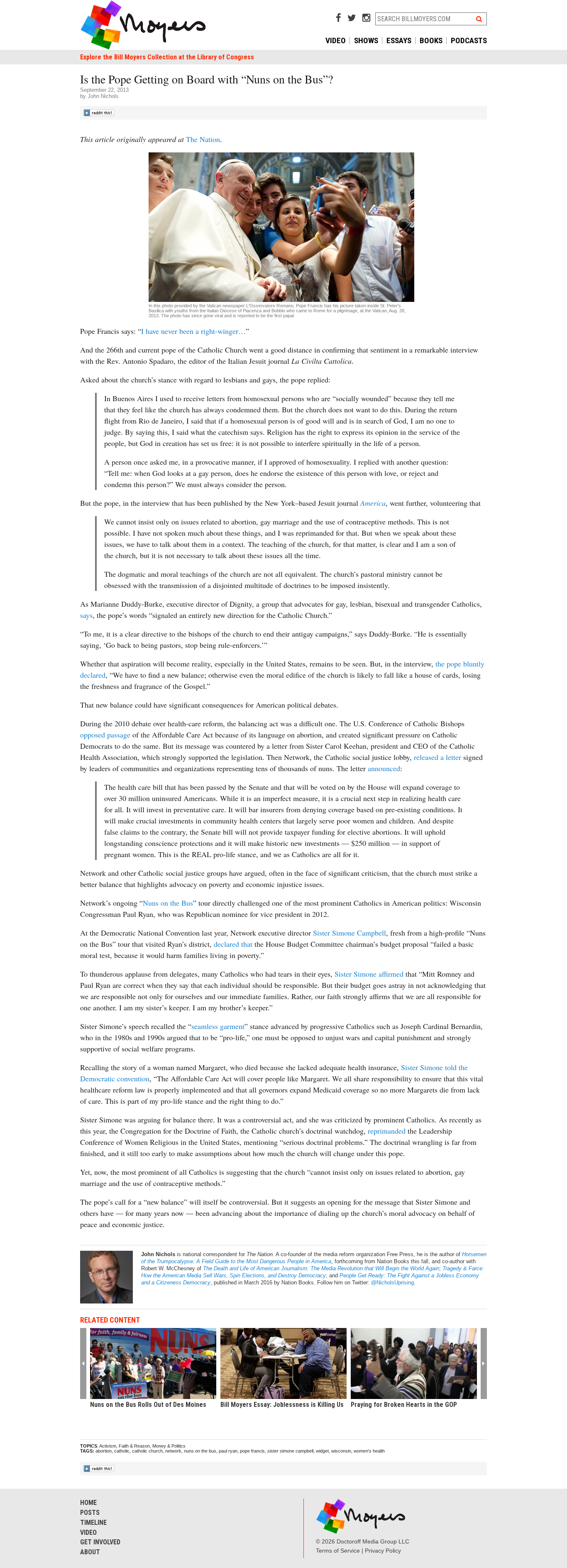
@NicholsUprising (392, 1282)
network (173, 1450)
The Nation (203, 139)
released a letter (437, 757)
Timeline (93, 1522)
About (90, 1552)
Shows (366, 40)
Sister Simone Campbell (349, 933)
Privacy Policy (383, 1550)
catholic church (147, 1450)
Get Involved (100, 1542)
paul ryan (228, 1450)
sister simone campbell (290, 1450)
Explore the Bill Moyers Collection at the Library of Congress (167, 57)
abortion (103, 1450)
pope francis (252, 1450)
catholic (122, 1450)
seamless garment (217, 1026)
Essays (398, 40)
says (86, 615)
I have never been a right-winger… (193, 331)
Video (335, 40)
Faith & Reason (134, 1445)
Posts (90, 1513)
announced (384, 768)
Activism (107, 1445)
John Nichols (103, 96)
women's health (369, 1450)
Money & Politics (169, 1445)
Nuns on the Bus (168, 903)
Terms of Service (338, 1550)
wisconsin (341, 1450)
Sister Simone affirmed (369, 974)
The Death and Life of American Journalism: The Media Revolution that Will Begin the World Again (321, 1268)
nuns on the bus (200, 1450)
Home (88, 1503)
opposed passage (105, 735)
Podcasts (469, 40)
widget (322, 1450)
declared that (233, 944)
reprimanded (388, 1131)
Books (431, 40)
